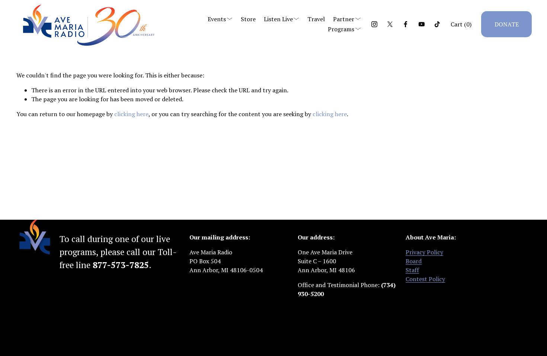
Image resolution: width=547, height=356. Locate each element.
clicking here (131, 114)
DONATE (507, 24)
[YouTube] (421, 24)
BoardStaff (414, 265)
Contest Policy (425, 279)
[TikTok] (437, 24)
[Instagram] (374, 24)
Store (248, 19)
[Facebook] (405, 24)
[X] (390, 24)
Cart (461, 24)
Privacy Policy (424, 252)
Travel (316, 19)
